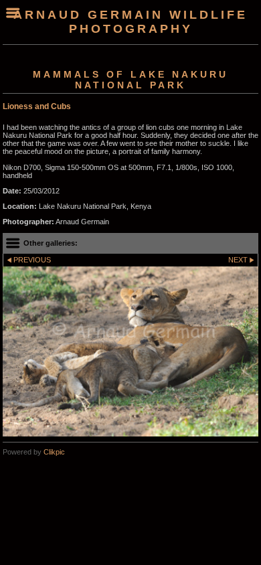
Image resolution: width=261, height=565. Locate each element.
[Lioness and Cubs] (130, 351)
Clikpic (54, 452)
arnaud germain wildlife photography (130, 21)
